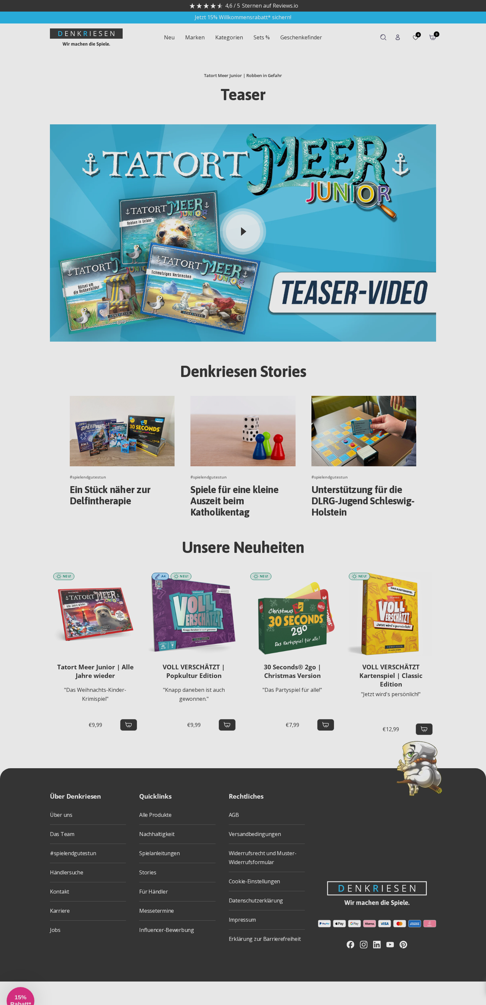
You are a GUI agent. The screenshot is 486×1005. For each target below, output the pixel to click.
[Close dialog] (367, 448)
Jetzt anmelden (199, 546)
